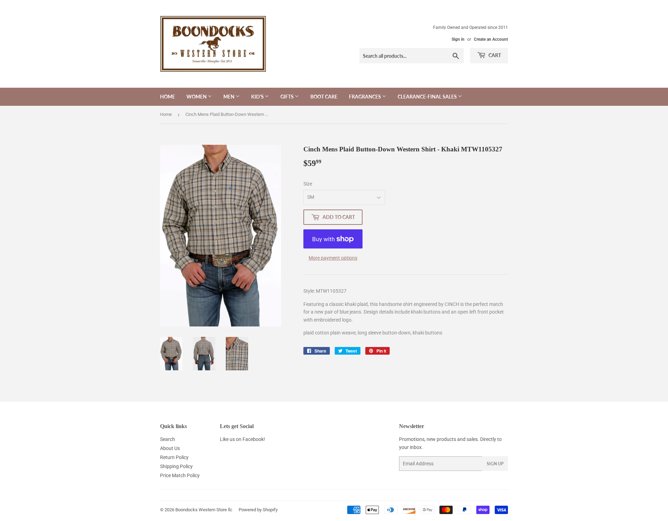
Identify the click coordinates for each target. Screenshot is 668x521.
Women (197, 97)
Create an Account (491, 39)
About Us (170, 448)
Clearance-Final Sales (428, 97)
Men (229, 97)
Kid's (258, 97)
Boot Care (323, 97)
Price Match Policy (180, 475)
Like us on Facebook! (242, 439)
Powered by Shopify (258, 509)
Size (307, 184)
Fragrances (365, 97)
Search (167, 439)
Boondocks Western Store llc (203, 509)
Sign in (458, 39)
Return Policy (174, 457)
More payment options (333, 258)
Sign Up (495, 463)
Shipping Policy (176, 466)
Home (167, 97)
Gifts (287, 97)
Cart (494, 55)
